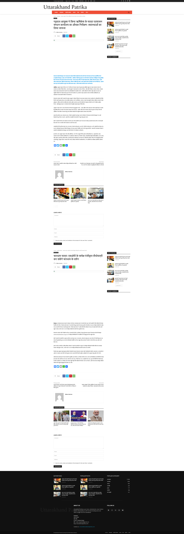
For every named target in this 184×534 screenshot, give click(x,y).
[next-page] (57, 206)
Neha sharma (59, 32)
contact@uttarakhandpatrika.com (87, 526)
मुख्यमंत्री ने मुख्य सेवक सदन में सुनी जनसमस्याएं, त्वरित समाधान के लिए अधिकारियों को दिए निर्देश (121, 45)
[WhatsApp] (73, 35)
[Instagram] (123, 1)
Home (55, 16)
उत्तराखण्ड (58, 16)
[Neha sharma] (54, 32)
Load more (118, 51)
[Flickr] (115, 510)
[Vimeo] (127, 1)
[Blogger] (108, 510)
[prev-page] (54, 206)
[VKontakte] (122, 510)
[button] (128, 12)
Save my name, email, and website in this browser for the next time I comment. (73, 240)
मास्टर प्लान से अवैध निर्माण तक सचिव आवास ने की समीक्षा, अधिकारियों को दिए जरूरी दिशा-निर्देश (95, 201)
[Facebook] (121, 1)
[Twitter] (125, 1)
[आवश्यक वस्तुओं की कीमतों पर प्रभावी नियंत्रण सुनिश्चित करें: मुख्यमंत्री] (79, 193)
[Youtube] (129, 1)
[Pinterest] (70, 35)
